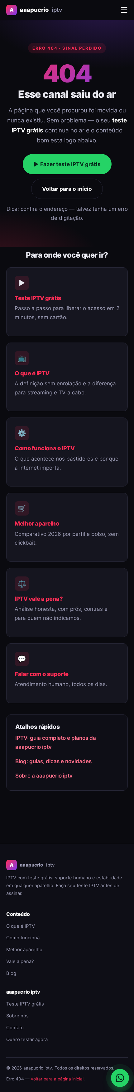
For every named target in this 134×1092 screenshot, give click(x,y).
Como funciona (23, 938)
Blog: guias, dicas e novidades (53, 761)
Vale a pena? (20, 961)
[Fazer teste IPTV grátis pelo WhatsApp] (120, 1078)
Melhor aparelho (37, 523)
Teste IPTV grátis (38, 297)
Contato (15, 1027)
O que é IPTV (32, 373)
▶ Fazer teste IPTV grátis (67, 164)
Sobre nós (17, 1016)
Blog (11, 973)
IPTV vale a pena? (39, 598)
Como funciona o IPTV (45, 448)
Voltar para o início (67, 188)
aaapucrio (36, 9)
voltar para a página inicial (57, 1078)
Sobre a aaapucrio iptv (44, 776)
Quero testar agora (27, 1039)
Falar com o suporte (42, 673)
